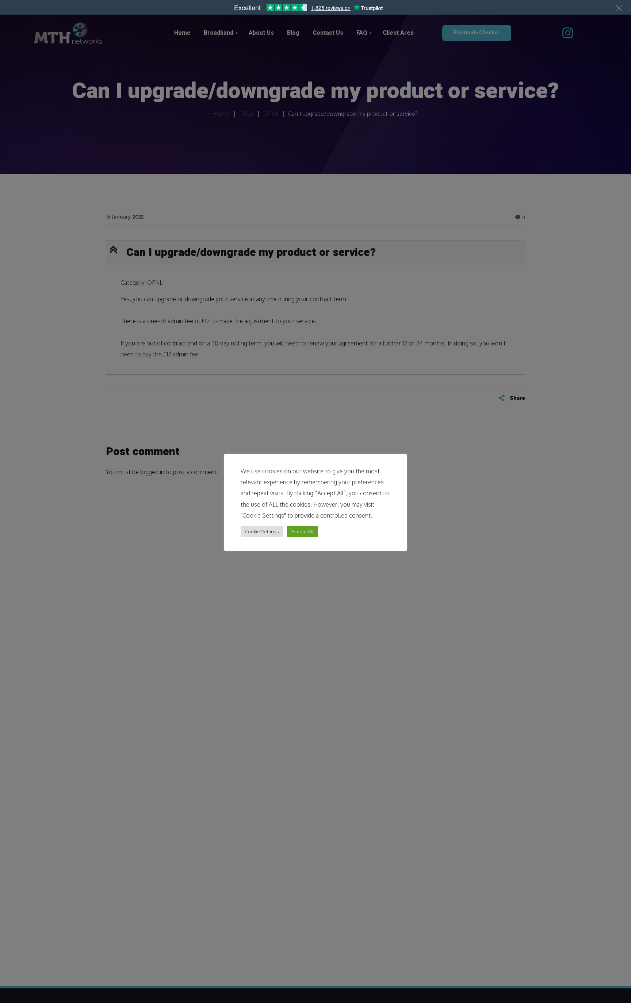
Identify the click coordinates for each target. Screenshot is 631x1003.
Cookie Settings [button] (262, 531)
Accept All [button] (302, 531)
